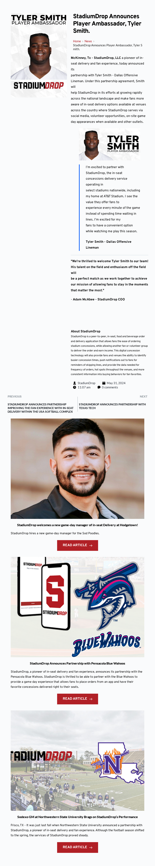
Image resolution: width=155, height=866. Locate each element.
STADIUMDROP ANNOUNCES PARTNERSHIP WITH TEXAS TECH (112, 406)
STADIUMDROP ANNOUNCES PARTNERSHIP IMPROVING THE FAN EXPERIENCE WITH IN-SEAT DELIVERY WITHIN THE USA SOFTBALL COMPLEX (40, 408)
